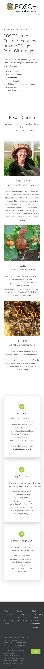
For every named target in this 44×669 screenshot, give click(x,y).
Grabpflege (12, 78)
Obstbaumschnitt (15, 74)
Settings (11, 666)
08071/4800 (22, 614)
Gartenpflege (13, 71)
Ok (36, 652)
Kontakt (30, 130)
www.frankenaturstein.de (22, 449)
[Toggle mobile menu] (39, 14)
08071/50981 (22, 620)
